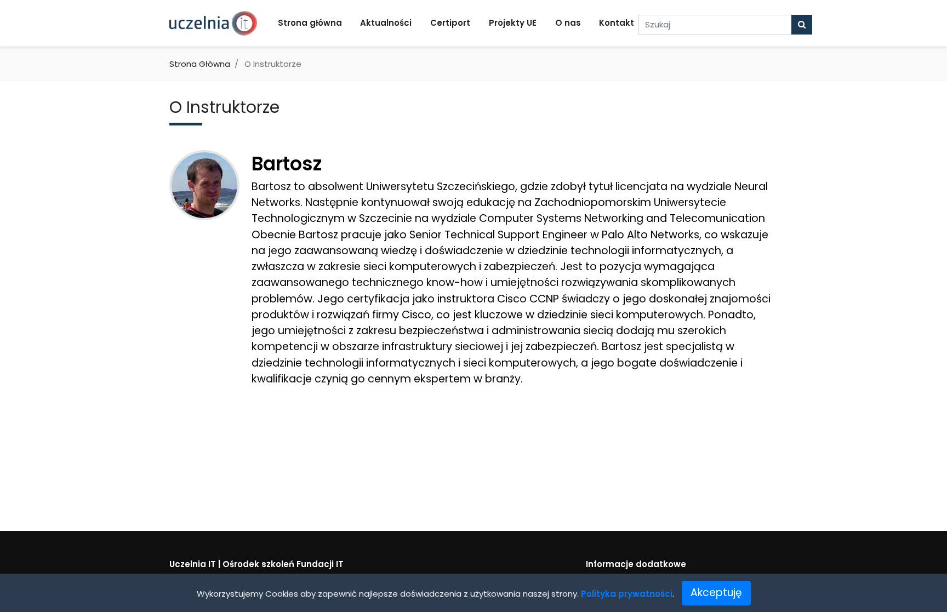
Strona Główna (199, 64)
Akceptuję (716, 592)
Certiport (450, 22)
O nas (568, 22)
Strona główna (310, 22)
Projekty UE (513, 22)
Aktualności (386, 22)
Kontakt (616, 22)
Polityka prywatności (626, 593)
